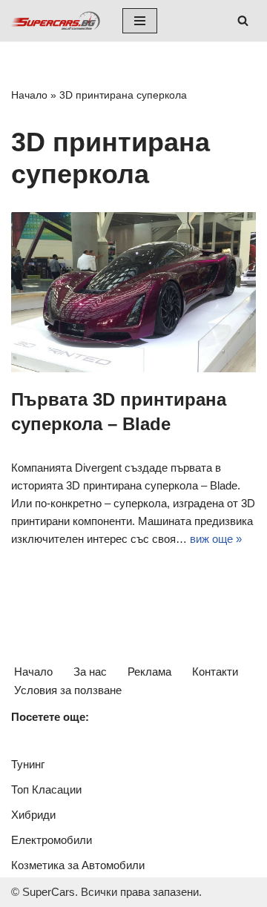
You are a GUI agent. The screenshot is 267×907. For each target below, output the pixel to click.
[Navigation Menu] (139, 20)
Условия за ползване (68, 690)
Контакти (215, 671)
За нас (90, 671)
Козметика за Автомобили (78, 865)
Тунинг (27, 764)
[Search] (242, 20)
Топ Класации (46, 789)
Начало (29, 95)
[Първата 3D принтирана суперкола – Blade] (133, 292)
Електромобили (51, 840)
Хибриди (33, 814)
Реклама (149, 671)
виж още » (216, 538)
